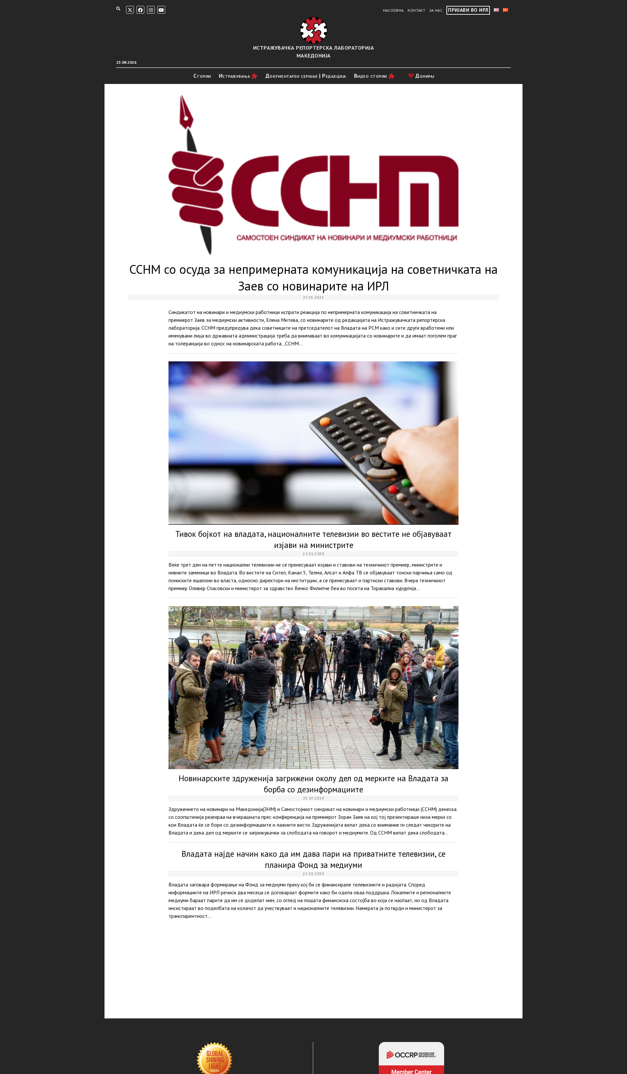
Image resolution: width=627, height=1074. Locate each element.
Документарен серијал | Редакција (305, 75)
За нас (435, 10)
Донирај (424, 75)
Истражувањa (234, 75)
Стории (202, 75)
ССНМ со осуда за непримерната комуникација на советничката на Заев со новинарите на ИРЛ (313, 175)
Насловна (393, 10)
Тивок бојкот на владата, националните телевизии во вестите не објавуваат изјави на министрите (313, 443)
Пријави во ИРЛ (468, 10)
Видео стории (370, 75)
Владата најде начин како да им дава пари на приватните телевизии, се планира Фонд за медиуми (313, 859)
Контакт (416, 10)
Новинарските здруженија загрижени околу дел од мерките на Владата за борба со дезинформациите (313, 687)
